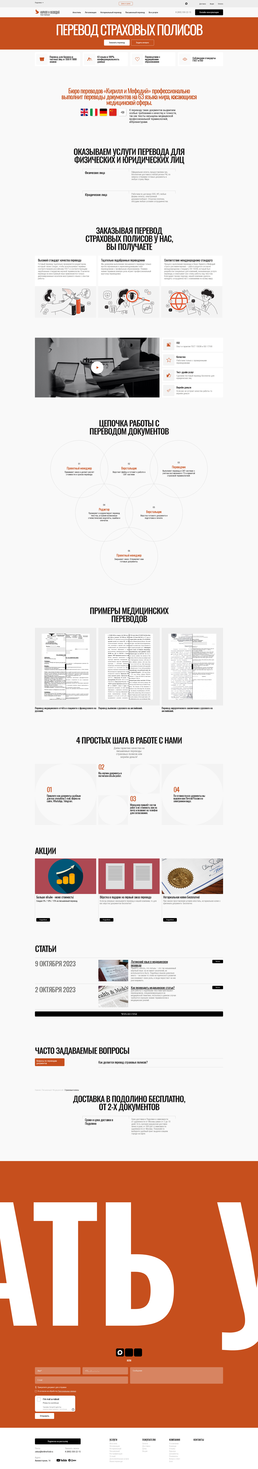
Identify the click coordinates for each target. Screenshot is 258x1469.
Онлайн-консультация (209, 12)
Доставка (202, 4)
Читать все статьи (129, 1014)
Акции (212, 4)
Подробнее (43, 920)
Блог (171, 1461)
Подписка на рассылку (58, 1441)
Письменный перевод (135, 12)
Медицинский (58, 1090)
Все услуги (153, 12)
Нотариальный (115, 1449)
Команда (172, 1446)
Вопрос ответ (174, 1459)
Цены (144, 1449)
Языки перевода (116, 1461)
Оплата (220, 4)
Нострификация (116, 1454)
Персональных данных (67, 1391)
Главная (38, 1090)
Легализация (90, 12)
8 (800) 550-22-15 (183, 12)
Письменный (47, 1090)
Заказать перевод (117, 42)
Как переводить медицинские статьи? (153, 987)
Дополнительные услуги (119, 1459)
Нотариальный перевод (110, 12)
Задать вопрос (142, 42)
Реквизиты (173, 1456)
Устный (112, 1456)
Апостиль (77, 12)
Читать (217, 961)
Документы (173, 1454)
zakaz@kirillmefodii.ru (44, 1451)
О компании (174, 1443)
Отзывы (172, 1449)
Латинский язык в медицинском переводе (149, 963)
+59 (122, 112)
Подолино (38, 3)
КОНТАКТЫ (199, 1439)
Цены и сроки (125, 4)
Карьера (172, 1451)
